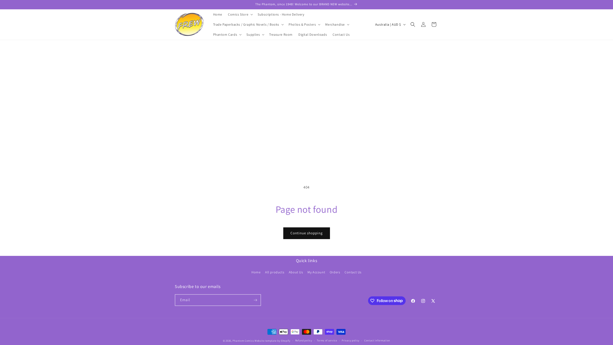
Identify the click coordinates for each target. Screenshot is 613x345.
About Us (296, 272)
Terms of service (327, 340)
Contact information (377, 340)
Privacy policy (350, 340)
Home (256, 272)
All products (274, 272)
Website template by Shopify (272, 340)
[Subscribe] (255, 300)
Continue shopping (306, 233)
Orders (335, 272)
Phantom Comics (243, 340)
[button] (240, 14)
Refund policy (303, 340)
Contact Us (353, 272)
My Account (316, 272)
